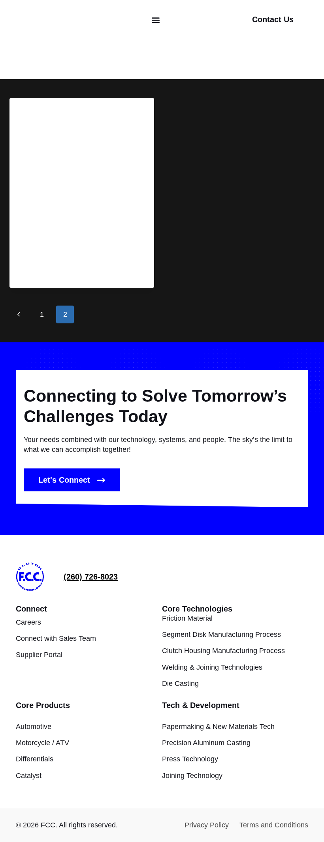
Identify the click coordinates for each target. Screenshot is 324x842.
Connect (31, 608)
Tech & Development (200, 705)
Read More (44, 270)
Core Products (43, 705)
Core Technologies (197, 608)
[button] (155, 19)
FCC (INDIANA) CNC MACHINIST (77, 125)
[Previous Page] (18, 314)
